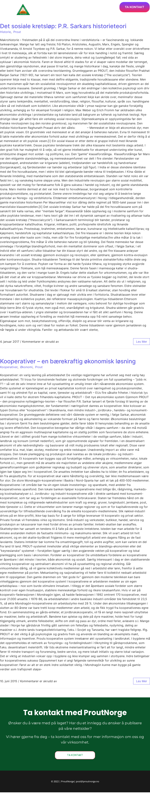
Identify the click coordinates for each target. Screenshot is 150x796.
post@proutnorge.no (87, 781)
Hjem (62, 5)
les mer (141, 341)
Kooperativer (9, 367)
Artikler (78, 5)
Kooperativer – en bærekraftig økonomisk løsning (68, 361)
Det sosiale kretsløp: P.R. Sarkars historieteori (63, 26)
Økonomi (26, 367)
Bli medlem (110, 15)
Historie (5, 32)
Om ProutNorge (104, 5)
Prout (17, 32)
